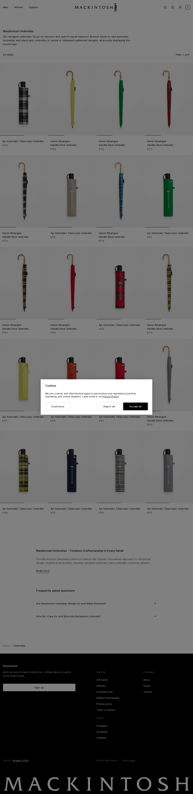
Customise (57, 406)
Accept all (135, 406)
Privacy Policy (110, 396)
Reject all (109, 406)
